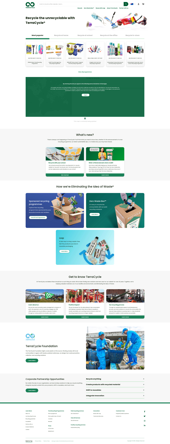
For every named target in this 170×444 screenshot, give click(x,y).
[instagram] (144, 421)
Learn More (95, 214)
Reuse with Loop (100, 8)
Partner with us (123, 8)
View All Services (74, 420)
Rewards (50, 421)
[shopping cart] (143, 4)
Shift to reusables (93, 390)
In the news (51, 428)
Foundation (28, 421)
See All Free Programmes (38, 217)
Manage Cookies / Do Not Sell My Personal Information (63, 441)
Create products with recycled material (103, 384)
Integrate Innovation (95, 395)
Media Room (51, 431)
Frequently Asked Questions (122, 413)
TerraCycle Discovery (98, 416)
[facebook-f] (144, 411)
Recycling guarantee (30, 419)
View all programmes (85, 72)
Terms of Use (46, 441)
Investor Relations (30, 427)
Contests (50, 419)
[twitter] (144, 416)
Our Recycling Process (31, 416)
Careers (27, 429)
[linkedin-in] (144, 425)
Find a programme (52, 413)
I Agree (85, 95)
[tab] (37, 36)
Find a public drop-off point (54, 416)
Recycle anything (93, 379)
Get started (65, 175)
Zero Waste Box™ (89, 8)
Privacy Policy (38, 441)
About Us (28, 413)
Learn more (105, 175)
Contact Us (118, 416)
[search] (126, 4)
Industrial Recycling (75, 427)
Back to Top (29, 441)
